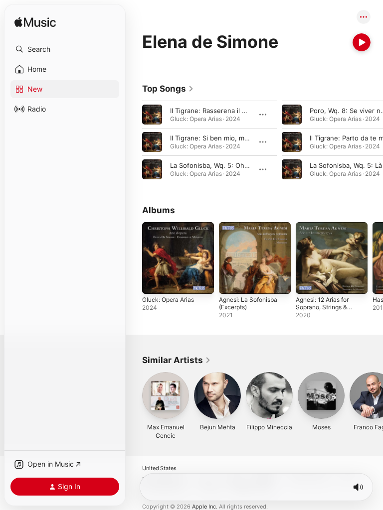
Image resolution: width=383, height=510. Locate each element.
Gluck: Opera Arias (168, 299)
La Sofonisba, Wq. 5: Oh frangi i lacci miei (234, 165)
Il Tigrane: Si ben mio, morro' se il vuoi (229, 138)
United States (159, 468)
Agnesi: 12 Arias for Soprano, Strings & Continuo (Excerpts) (323, 307)
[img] (35, 22)
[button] (65, 49)
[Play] (362, 42)
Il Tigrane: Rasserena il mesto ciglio (224, 111)
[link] (168, 88)
